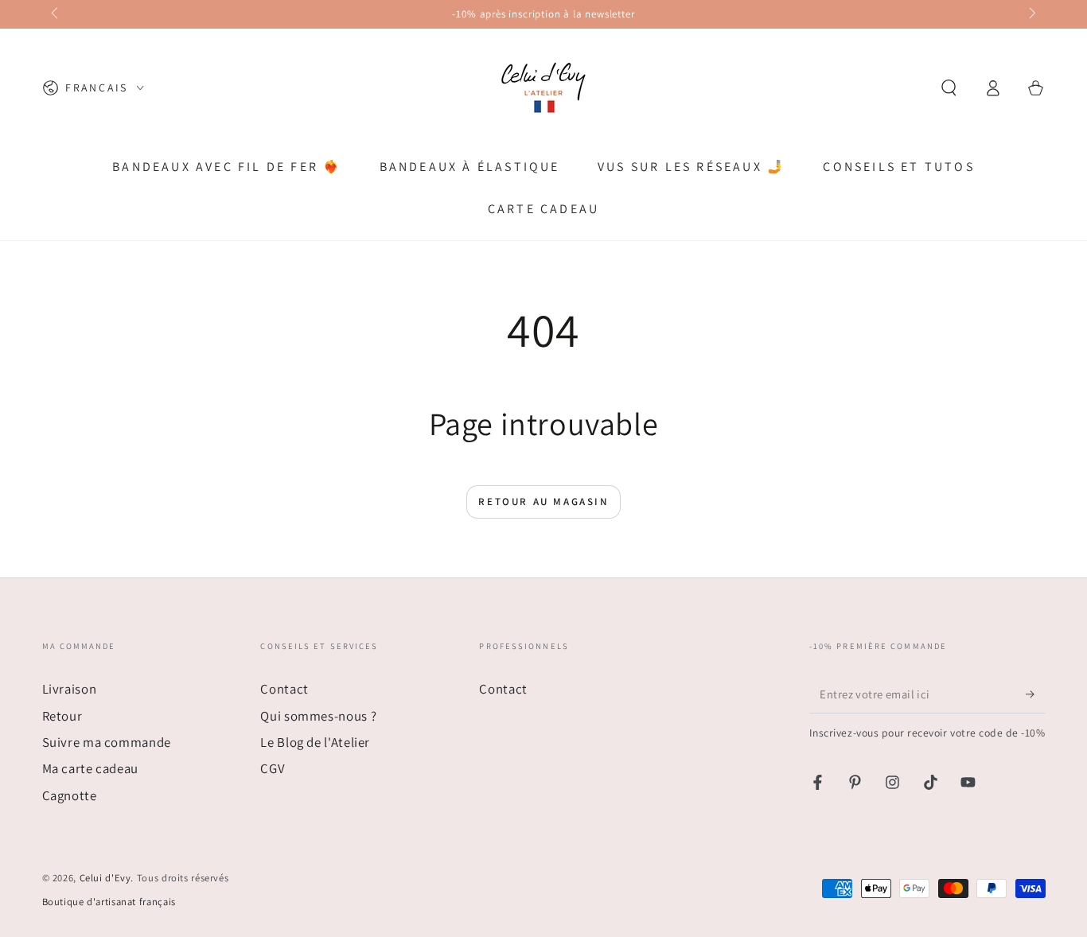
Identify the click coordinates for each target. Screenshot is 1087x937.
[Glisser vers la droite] (1031, 14)
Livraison (69, 689)
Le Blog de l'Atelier (315, 742)
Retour (62, 716)
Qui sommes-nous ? (318, 716)
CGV (272, 768)
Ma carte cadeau (90, 768)
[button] (949, 87)
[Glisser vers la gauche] (56, 14)
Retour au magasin (543, 501)
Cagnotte (69, 795)
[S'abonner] (1035, 693)
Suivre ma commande (106, 742)
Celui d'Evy (105, 878)
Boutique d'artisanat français (109, 901)
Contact (284, 689)
